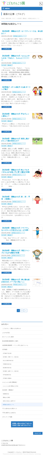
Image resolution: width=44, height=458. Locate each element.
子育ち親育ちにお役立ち (9, 412)
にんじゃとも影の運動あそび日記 (10, 386)
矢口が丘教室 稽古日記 (8, 360)
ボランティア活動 (7, 417)
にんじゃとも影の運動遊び (9, 382)
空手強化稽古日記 (7, 374)
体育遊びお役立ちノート (20, 36)
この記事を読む (6, 48)
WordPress (13, 454)
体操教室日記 (6, 393)
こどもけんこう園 (20, 452)
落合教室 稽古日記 (7, 367)
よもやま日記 (6, 332)
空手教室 (4, 349)
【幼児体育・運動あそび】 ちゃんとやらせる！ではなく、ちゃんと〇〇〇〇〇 (15, 58)
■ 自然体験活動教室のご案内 (10, 341)
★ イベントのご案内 (8, 337)
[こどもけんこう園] (13, 3)
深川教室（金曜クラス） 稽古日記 (11, 371)
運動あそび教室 (6, 397)
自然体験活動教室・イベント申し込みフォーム (15, 345)
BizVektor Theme (22, 454)
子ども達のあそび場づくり (9, 408)
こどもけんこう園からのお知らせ (11, 328)
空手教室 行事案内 (7, 378)
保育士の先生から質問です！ (9, 401)
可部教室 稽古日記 (7, 364)
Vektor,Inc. (31, 454)
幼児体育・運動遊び (7, 65)
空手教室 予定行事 (7, 353)
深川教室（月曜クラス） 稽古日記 (11, 356)
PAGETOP (38, 433)
